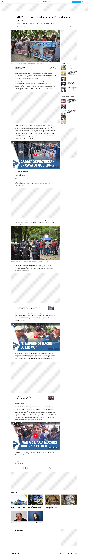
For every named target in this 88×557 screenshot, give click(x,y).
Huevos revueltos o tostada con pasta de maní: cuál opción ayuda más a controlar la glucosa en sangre (72, 73)
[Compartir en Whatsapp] (24, 27)
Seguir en (52, 67)
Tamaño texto (19, 468)
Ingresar (84, 1)
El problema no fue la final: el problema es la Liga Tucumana (72, 111)
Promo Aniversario (77, 1)
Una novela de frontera (16, 522)
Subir (76, 553)
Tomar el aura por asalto (71, 115)
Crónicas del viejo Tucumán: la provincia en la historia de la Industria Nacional (51, 507)
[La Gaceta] (44, 1)
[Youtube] (71, 553)
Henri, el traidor (70, 77)
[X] (63, 553)
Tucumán (17, 463)
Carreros (17, 72)
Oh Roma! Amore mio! (66, 506)
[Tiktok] (68, 553)
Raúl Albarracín (22, 463)
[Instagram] (60, 553)
